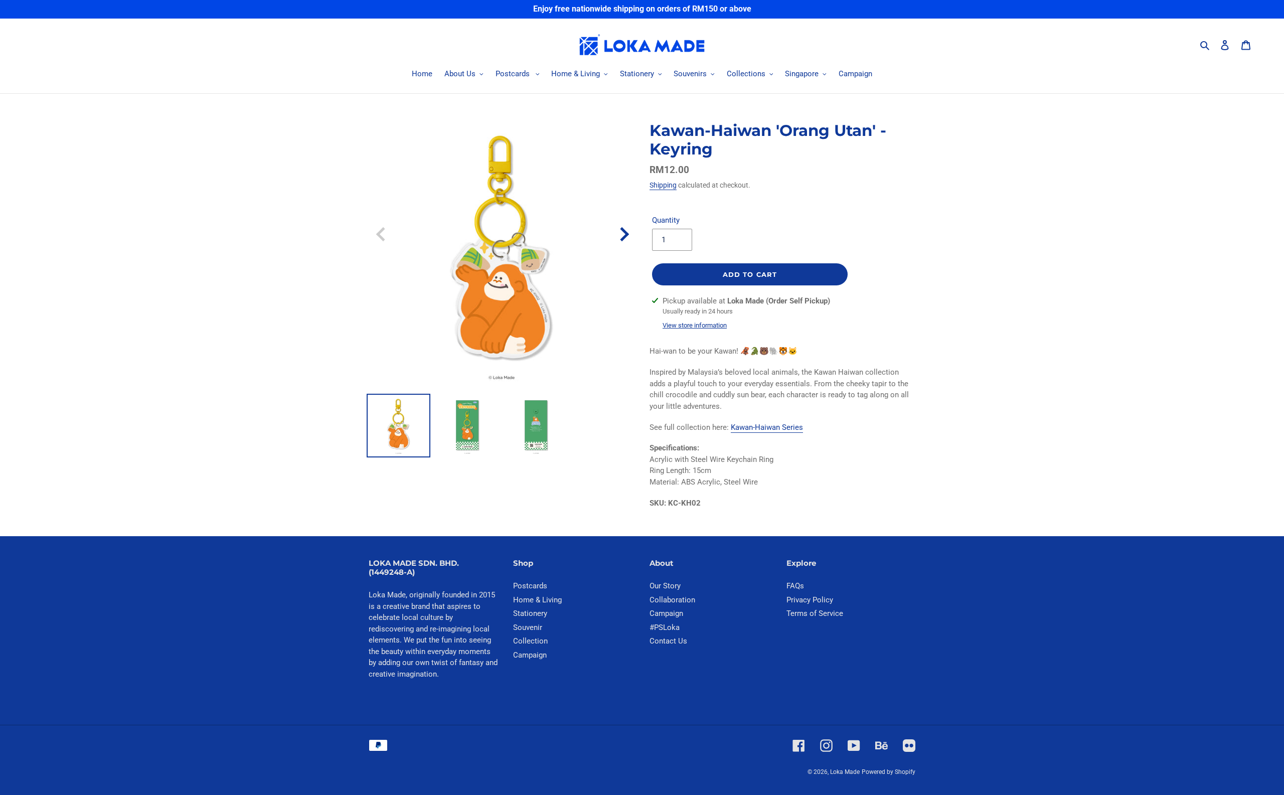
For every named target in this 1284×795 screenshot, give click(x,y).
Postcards (530, 585)
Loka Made (845, 771)
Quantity (666, 220)
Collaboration (672, 599)
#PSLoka (665, 627)
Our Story (665, 585)
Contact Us (668, 641)
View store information (695, 325)
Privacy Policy (809, 599)
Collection (530, 641)
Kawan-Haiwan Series (767, 427)
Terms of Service (814, 613)
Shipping (663, 185)
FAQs (795, 585)
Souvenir (527, 627)
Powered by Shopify (888, 771)
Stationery (530, 613)
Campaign (530, 655)
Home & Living (537, 599)
